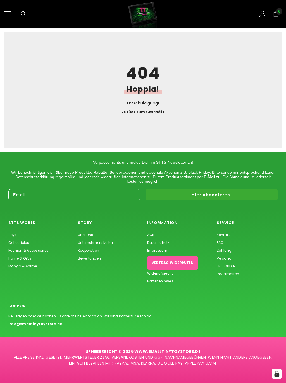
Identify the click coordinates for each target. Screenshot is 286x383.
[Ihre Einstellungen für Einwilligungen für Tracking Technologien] (277, 374)
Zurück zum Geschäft (143, 112)
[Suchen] (23, 14)
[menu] (7, 14)
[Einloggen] (262, 14)
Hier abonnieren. (212, 194)
